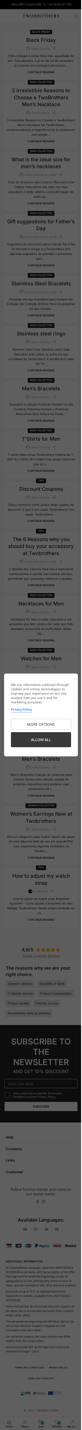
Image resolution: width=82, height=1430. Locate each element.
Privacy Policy (21, 709)
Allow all (41, 739)
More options (41, 724)
